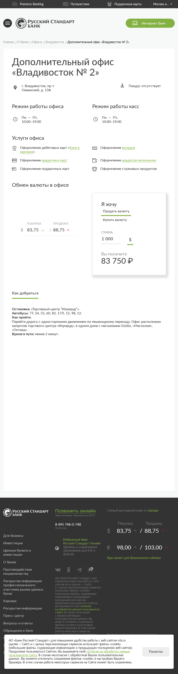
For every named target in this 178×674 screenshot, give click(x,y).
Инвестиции (13, 543)
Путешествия (80, 4)
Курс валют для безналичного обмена (134, 558)
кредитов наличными (139, 160)
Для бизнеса (13, 536)
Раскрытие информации (22, 608)
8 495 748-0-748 (68, 524)
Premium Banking (31, 4)
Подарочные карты (128, 4)
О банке (9, 562)
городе (152, 510)
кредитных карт (54, 160)
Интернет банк (153, 23)
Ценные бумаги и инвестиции (17, 552)
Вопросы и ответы (18, 623)
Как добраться (25, 293)
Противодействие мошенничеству (17, 571)
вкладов (128, 147)
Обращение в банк (18, 630)
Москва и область (162, 4)
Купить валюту (115, 220)
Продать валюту (116, 211)
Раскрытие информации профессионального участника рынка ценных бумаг (23, 587)
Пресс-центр (13, 615)
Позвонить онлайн (75, 510)
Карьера (9, 601)
